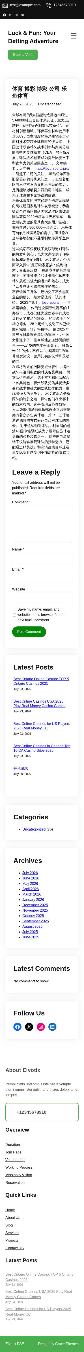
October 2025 (33, 916)
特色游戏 (20, 768)
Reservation (15, 1183)
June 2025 (30, 937)
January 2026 (33, 900)
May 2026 (30, 883)
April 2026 (30, 889)
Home (10, 1210)
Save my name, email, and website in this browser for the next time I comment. (41, 614)
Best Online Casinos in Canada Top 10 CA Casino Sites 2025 (41, 748)
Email (18, 569)
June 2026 (30, 878)
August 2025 (32, 926)
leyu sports (50, 302)
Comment (21, 502)
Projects (11, 1240)
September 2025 (35, 921)
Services (12, 1233)
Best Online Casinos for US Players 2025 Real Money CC (41, 726)
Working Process (18, 1167)
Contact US (14, 1248)
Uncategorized (49, 104)
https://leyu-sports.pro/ (51, 168)
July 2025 (30, 932)
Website (18, 589)
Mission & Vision (18, 1175)
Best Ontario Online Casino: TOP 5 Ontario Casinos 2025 (41, 681)
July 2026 (30, 873)
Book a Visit (22, 55)
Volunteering (15, 1160)
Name (18, 549)
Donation (12, 1145)
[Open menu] (73, 35)
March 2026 (31, 894)
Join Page (13, 1152)
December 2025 (35, 905)
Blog (9, 1225)
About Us (12, 1218)
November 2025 (35, 910)
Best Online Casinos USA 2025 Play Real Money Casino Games (39, 703)
